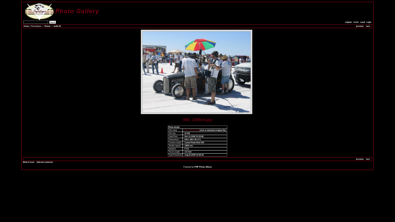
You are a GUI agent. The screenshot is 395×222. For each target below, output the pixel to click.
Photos (47, 26)
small (362, 22)
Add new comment (44, 162)
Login (368, 22)
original (348, 22)
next (368, 26)
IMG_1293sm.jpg (192, 130)
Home (26, 26)
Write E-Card (28, 162)
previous (360, 26)
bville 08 (57, 26)
